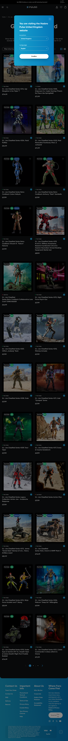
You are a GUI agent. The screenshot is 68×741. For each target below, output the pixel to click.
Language (23, 45)
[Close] (50, 19)
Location (22, 35)
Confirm (34, 56)
